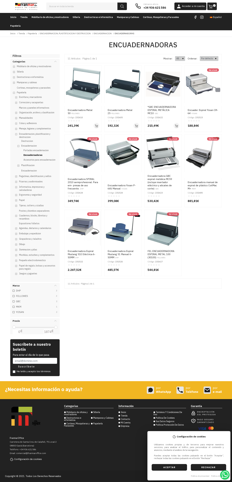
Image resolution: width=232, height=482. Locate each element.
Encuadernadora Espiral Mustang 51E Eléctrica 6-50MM (81, 254)
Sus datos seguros (165, 421)
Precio (16, 320)
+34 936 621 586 (154, 7)
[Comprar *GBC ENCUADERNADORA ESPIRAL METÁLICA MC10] (176, 126)
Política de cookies (219, 476)
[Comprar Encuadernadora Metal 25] (136, 126)
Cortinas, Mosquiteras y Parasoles (161, 17)
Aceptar (169, 467)
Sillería (76, 17)
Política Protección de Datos (170, 424)
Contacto (125, 419)
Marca (16, 285)
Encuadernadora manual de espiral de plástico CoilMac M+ (203, 185)
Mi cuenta (126, 422)
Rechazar (208, 467)
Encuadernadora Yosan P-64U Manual (122, 187)
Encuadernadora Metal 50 (80, 112)
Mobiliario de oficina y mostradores (50, 17)
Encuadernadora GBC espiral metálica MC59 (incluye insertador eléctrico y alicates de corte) (160, 182)
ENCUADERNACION (103, 33)
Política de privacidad (200, 476)
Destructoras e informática (98, 17)
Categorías (19, 61)
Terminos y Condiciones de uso (167, 413)
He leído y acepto (34, 371)
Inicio (13, 17)
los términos (44, 371)
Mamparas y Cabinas (128, 17)
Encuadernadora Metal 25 (120, 112)
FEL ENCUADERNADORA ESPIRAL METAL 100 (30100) (161, 254)
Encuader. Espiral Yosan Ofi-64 (203, 112)
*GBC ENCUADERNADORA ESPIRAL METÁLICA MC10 (162, 110)
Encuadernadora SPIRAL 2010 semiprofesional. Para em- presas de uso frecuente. (83, 184)
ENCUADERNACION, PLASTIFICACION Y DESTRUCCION (65, 33)
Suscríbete (26, 366)
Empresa (125, 426)
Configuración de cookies (28, 459)
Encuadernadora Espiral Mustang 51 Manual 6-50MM (121, 254)
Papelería (15, 25)
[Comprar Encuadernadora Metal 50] (96, 126)
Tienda (24, 17)
